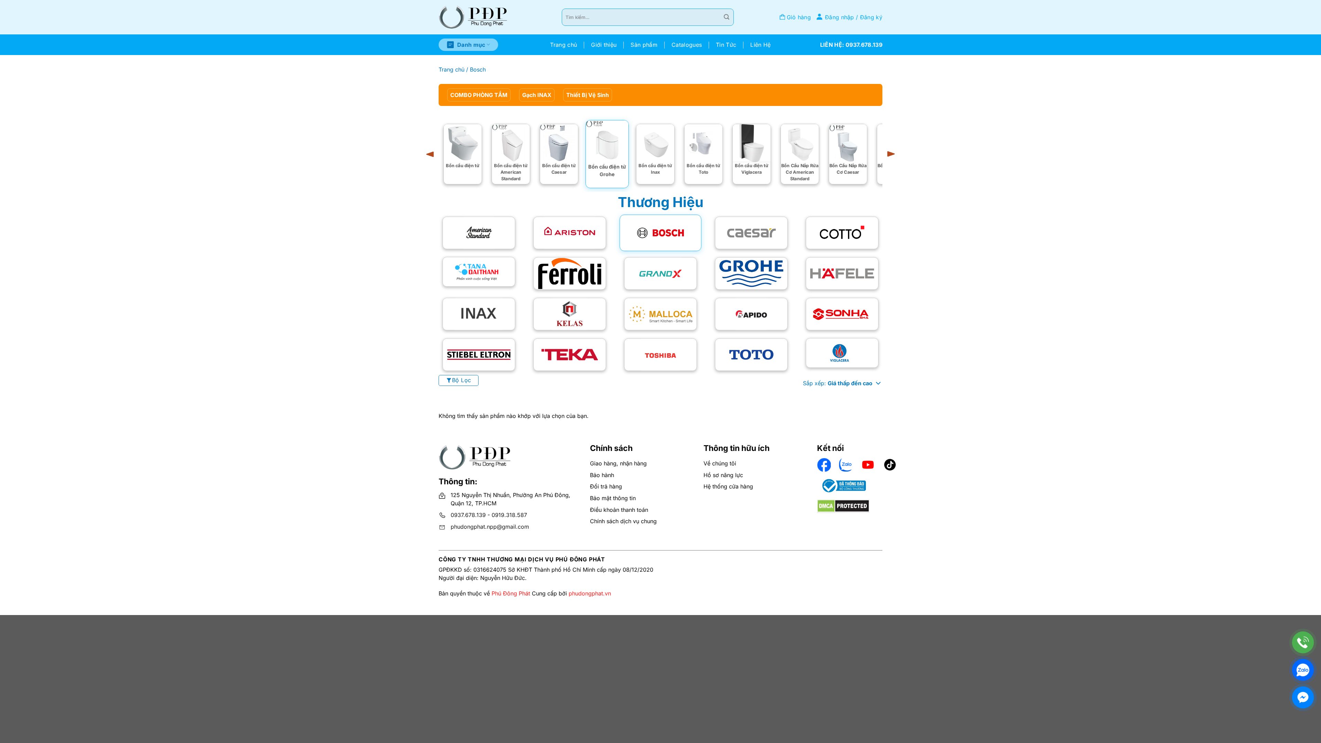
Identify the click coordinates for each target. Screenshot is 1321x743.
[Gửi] (726, 17)
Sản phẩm (644, 44)
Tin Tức (726, 44)
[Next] (888, 154)
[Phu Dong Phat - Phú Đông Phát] (473, 17)
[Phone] (1303, 642)
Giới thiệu (603, 44)
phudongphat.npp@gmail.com (490, 526)
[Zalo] (1303, 670)
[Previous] (432, 154)
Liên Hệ (760, 44)
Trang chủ (563, 44)
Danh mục (471, 44)
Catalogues (687, 44)
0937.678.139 (468, 515)
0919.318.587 (509, 515)
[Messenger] (1303, 697)
